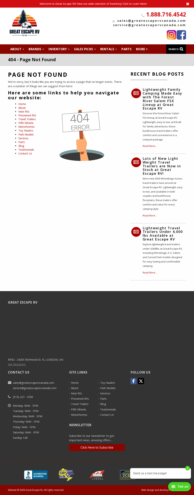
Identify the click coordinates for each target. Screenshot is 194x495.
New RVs (23, 111)
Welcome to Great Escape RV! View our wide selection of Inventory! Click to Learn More (97, 4)
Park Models (26, 134)
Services (23, 138)
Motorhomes (26, 126)
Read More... (150, 146)
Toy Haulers (25, 130)
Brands (35, 49)
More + (142, 49)
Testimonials (26, 149)
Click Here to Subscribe (97, 447)
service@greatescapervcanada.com (149, 25)
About (16, 49)
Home (22, 104)
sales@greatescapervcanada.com (151, 21)
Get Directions (17, 364)
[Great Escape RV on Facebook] (181, 35)
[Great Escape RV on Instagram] (171, 35)
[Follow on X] (141, 381)
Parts (126, 49)
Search (173, 49)
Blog (21, 146)
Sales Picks (84, 49)
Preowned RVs (27, 115)
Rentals (107, 49)
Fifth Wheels (26, 123)
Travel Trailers (27, 119)
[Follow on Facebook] (134, 381)
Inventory (58, 49)
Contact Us (25, 153)
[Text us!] (179, 487)
